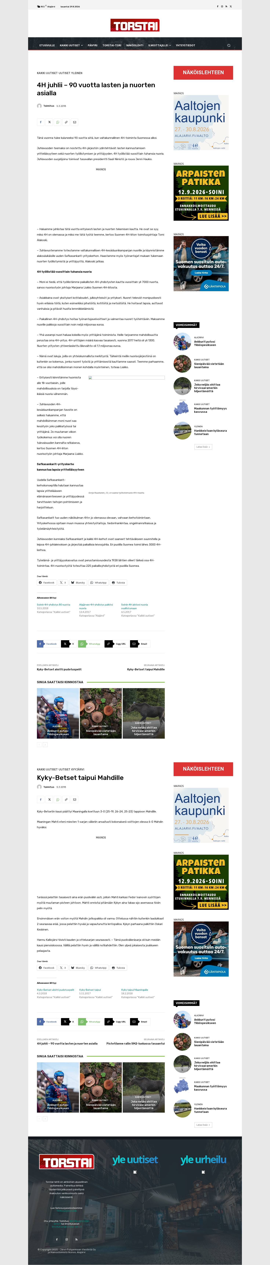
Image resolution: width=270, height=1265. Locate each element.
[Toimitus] (40, 106)
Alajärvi (57, 726)
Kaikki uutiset (47, 73)
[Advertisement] (101, 198)
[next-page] (45, 744)
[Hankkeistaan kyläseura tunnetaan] (182, 431)
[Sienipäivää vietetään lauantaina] (101, 713)
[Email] (74, 122)
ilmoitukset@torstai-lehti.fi (67, 1226)
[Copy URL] (66, 122)
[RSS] (226, 6)
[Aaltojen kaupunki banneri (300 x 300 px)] (201, 149)
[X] (231, 6)
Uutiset (64, 73)
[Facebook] (217, 6)
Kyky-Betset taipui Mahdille (146, 669)
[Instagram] (222, 6)
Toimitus (48, 106)
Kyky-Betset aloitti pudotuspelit (59, 669)
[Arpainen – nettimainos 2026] (201, 219)
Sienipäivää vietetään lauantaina (101, 732)
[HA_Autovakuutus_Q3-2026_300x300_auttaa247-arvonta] (201, 290)
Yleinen (76, 73)
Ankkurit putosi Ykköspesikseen (58, 732)
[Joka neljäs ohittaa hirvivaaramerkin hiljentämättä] (144, 713)
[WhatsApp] (57, 122)
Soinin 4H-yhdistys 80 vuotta (53, 604)
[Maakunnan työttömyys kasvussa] (182, 408)
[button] (228, 45)
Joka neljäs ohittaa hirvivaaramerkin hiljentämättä (144, 731)
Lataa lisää (202, 446)
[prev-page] (39, 744)
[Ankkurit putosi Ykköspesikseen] (58, 713)
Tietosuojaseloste (67, 1210)
